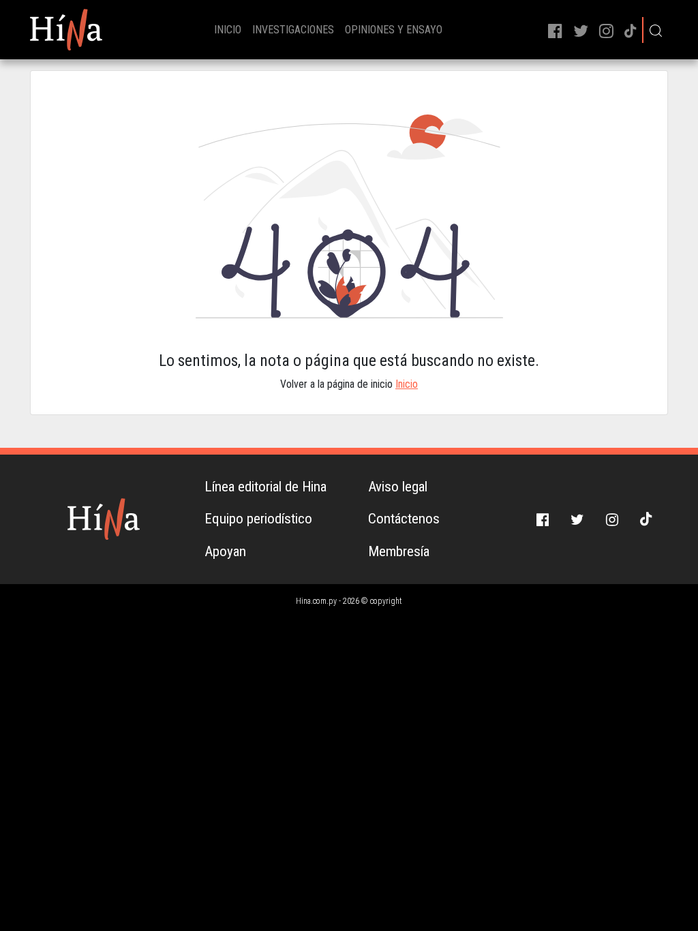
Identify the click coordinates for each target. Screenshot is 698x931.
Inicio (406, 384)
